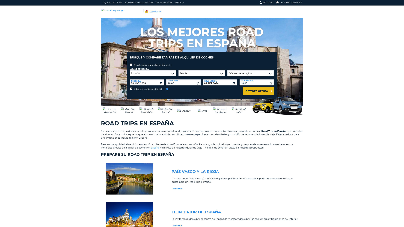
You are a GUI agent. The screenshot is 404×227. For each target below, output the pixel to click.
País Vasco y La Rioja (195, 171)
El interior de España (196, 212)
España (155, 147)
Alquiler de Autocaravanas (139, 3)
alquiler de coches (112, 3)
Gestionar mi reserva (291, 2)
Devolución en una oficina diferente (152, 65)
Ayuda (178, 3)
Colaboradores (164, 3)
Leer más (177, 188)
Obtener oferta (256, 91)
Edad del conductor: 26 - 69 (148, 89)
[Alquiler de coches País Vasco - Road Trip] (129, 195)
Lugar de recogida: (139, 69)
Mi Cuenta (268, 2)
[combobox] (183, 82)
